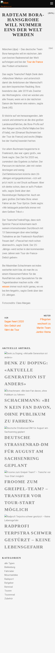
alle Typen (9, 563)
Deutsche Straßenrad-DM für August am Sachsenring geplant (26, 451)
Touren (8, 590)
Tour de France (35, 61)
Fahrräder (9, 571)
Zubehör (8, 598)
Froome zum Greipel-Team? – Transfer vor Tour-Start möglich (26, 495)
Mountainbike (11, 575)
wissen (5, 286)
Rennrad (8, 586)
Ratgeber (9, 582)
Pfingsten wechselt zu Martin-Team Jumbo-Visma (43, 324)
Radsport (9, 579)
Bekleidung (9, 567)
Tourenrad (9, 594)
